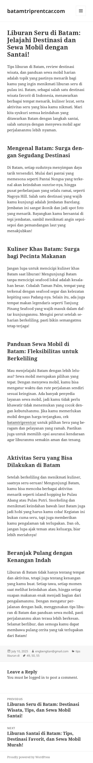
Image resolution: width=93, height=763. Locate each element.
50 (33, 656)
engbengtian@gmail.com (51, 651)
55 (38, 656)
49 (28, 656)
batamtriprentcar (21, 422)
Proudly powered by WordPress (28, 757)
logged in (37, 677)
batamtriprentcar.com (36, 10)
